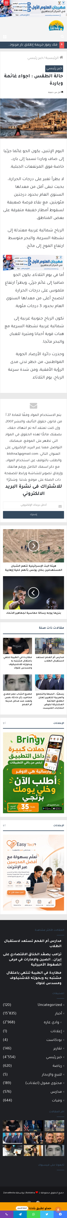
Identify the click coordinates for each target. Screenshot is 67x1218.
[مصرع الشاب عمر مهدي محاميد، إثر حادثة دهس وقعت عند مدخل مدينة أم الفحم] (17, 682)
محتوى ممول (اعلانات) (43, 1083)
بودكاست (54, 1040)
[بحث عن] (62, 37)
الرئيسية (52, 58)
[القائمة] (5, 37)
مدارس (56, 1092)
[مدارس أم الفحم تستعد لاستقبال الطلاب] (49, 646)
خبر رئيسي (35, 58)
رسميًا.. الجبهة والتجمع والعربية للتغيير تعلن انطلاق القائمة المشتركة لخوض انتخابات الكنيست (50, 701)
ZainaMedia (9, 1193)
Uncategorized (50, 1005)
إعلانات (56, 1031)
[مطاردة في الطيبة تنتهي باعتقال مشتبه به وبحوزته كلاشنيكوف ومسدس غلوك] (17, 646)
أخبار (58, 1014)
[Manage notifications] (58, 1210)
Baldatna (30, 1193)
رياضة (57, 1066)
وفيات (57, 1101)
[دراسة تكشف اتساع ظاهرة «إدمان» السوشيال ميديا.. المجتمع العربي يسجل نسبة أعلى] (12, 1150)
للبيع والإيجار (52, 1075)
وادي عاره (51, 1023)
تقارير (58, 1049)
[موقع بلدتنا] (56, 25)
